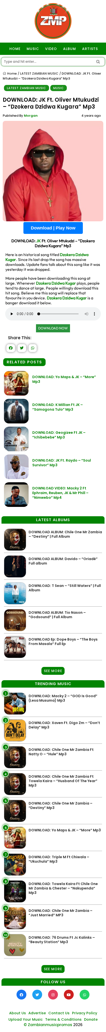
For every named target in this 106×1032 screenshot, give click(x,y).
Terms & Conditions (63, 1019)
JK (38, 240)
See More (53, 670)
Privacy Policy (84, 1013)
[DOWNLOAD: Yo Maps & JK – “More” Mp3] (16, 394)
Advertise (37, 1013)
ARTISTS (90, 48)
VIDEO (51, 48)
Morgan (31, 115)
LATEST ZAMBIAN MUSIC (39, 73)
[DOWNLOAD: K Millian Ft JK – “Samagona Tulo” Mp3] (16, 422)
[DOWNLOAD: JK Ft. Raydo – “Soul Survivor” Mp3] (16, 478)
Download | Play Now (53, 228)
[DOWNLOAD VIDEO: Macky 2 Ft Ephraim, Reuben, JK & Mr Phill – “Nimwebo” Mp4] (16, 505)
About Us (17, 1013)
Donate (91, 1019)
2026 (78, 1024)
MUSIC (33, 48)
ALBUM (69, 48)
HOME (14, 48)
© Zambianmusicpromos (48, 1024)
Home (11, 73)
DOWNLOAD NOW (53, 328)
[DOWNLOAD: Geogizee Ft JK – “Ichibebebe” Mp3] (16, 450)
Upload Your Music (25, 1019)
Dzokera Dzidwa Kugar (56, 283)
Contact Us (59, 1013)
